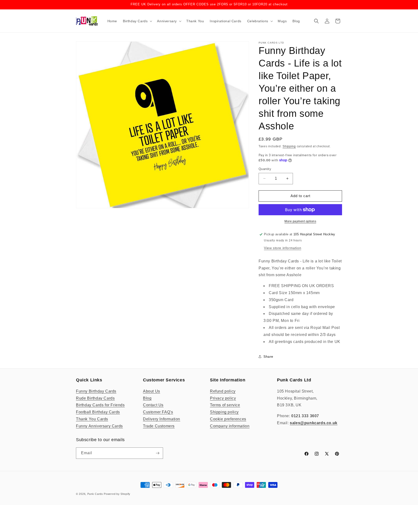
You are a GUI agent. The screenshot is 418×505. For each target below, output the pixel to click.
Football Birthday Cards (98, 412)
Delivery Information (161, 419)
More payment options (300, 221)
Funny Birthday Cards (96, 391)
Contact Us (153, 405)
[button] (137, 21)
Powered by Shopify (117, 493)
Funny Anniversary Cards (99, 426)
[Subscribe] (157, 453)
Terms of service (225, 405)
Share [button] (268, 356)
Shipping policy (224, 412)
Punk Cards (95, 493)
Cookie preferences (228, 419)
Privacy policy (223, 398)
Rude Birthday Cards (95, 398)
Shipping (289, 146)
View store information (282, 248)
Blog (147, 398)
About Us (151, 391)
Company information (229, 426)
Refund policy (223, 391)
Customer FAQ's (158, 412)
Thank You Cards (92, 419)
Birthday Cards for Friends (100, 405)
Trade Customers (159, 426)
